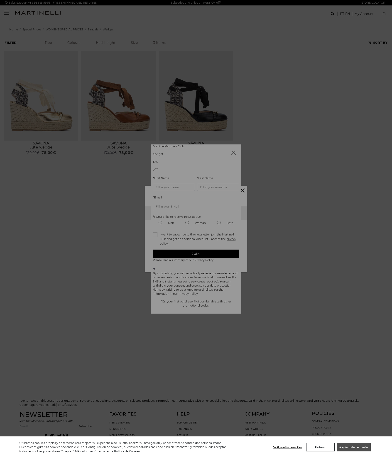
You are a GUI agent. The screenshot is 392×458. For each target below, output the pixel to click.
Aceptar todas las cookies (353, 447)
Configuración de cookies (287, 447)
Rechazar (320, 447)
